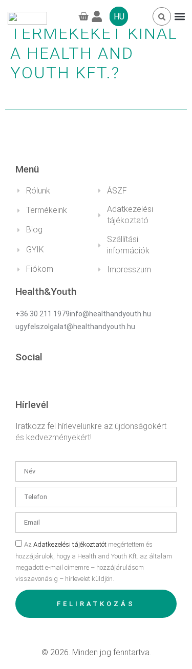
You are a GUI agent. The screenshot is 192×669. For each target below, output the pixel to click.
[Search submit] (161, 17)
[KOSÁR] (82, 16)
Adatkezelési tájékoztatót (69, 544)
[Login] (100, 16)
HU (119, 16)
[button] (179, 16)
